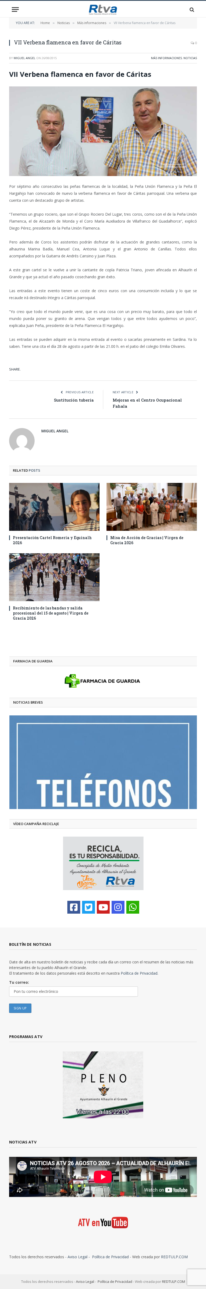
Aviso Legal (77, 1256)
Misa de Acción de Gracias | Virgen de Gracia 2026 (146, 540)
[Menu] (15, 9)
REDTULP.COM (174, 1256)
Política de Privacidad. (139, 973)
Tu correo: (19, 982)
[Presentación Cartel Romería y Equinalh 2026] (54, 507)
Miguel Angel (24, 58)
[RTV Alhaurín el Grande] (103, 9)
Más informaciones (166, 58)
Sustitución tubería (74, 400)
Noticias (190, 58)
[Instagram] (118, 907)
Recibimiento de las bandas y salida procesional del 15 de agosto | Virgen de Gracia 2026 (51, 613)
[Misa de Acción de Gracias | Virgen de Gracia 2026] (151, 507)
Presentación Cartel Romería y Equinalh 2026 (52, 540)
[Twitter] (88, 907)
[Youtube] (103, 907)
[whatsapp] (132, 907)
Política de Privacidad (110, 1256)
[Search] (191, 9)
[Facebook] (73, 907)
